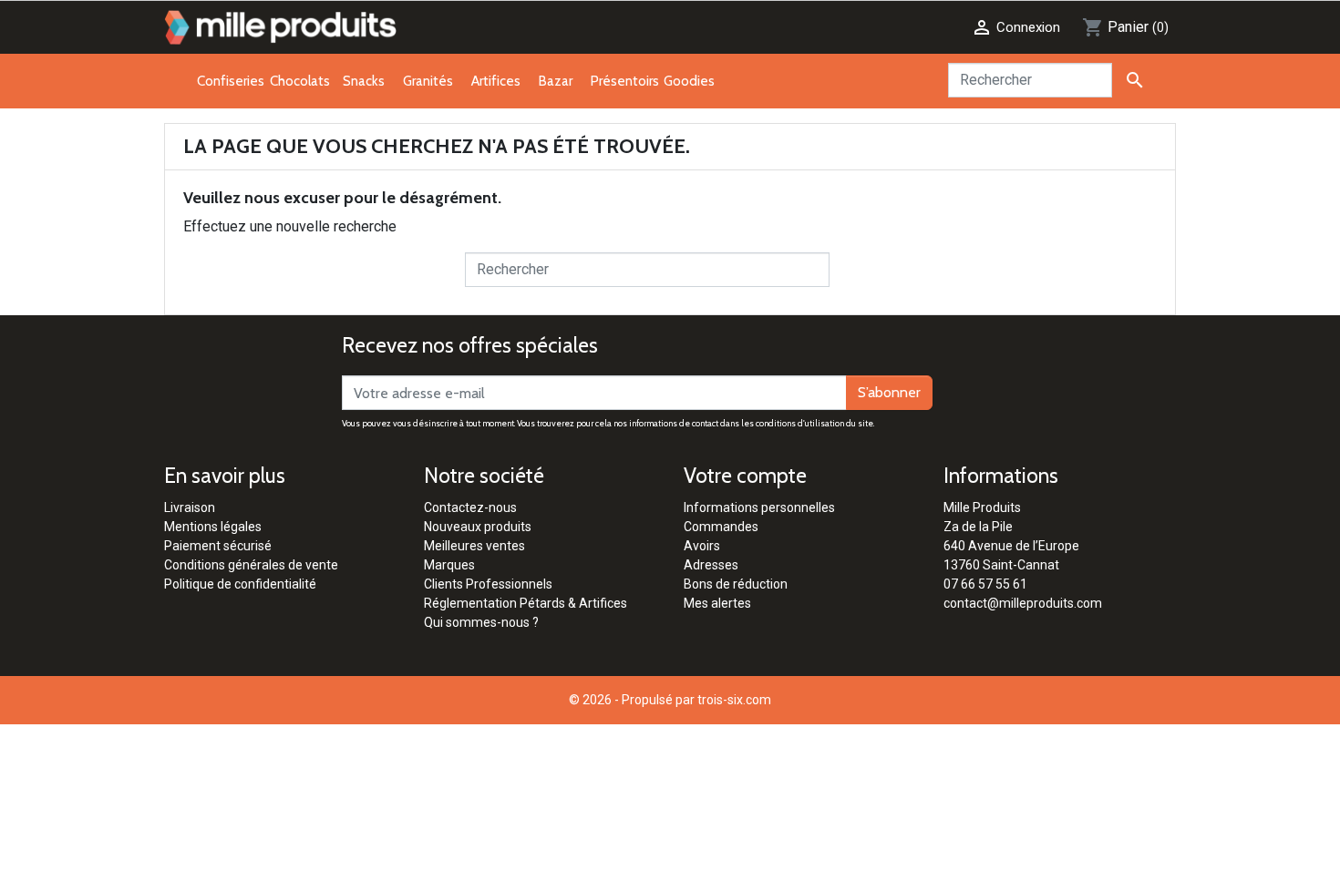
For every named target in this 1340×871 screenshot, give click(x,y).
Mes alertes (717, 603)
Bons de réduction (736, 584)
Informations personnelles (759, 507)
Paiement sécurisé (218, 545)
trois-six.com (734, 699)
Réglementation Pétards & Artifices (525, 603)
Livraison (189, 507)
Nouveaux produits (477, 526)
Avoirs (702, 545)
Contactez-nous (470, 507)
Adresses (711, 565)
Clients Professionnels (488, 584)
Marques (449, 565)
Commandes (721, 526)
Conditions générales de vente (251, 565)
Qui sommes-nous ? (481, 622)
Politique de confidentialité (240, 584)
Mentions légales (213, 526)
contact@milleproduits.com (1022, 603)
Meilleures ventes (474, 545)
